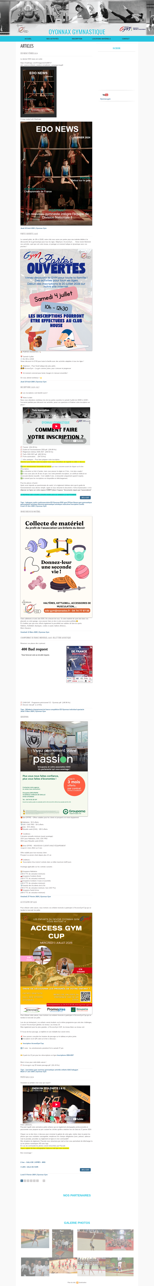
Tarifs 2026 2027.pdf (30, 454)
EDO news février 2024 (29, 53)
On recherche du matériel (30, 512)
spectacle (80, 709)
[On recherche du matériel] (56, 517)
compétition (54, 709)
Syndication (82, 1282)
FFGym (70, 502)
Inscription (77, 39)
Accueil (28, 39)
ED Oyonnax (55, 502)
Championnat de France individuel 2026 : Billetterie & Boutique (45, 638)
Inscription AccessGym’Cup (33, 1043)
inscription (75, 504)
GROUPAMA (24, 717)
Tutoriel (25, 447)
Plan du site (71, 1282)
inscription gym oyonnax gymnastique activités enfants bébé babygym (52, 1070)
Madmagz (37, 119)
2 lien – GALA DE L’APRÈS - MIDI (32, 1162)
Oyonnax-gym (105, 99)
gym (80, 502)
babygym (29, 502)
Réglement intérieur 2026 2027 (33, 452)
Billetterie (29, 709)
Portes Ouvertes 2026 (29, 234)
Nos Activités (52, 39)
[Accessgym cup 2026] (56, 913)
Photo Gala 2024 (27, 1077)
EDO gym (63, 502)
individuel (73, 709)
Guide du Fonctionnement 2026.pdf (35, 449)
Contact (125, 39)
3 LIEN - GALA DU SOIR (29, 1167)
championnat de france (41, 709)
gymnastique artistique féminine (32, 504)
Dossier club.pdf (28, 705)
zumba (81, 504)
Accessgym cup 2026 (28, 902)
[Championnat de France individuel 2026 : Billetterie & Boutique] (79, 646)
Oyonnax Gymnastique (77, 31)
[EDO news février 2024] (56, 122)
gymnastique (87, 502)
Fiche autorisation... (30, 456)
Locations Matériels (101, 39)
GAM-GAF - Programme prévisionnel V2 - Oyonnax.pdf (42, 702)
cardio (35, 502)
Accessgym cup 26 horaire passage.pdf (36, 1065)
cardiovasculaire (44, 502)
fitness (75, 502)
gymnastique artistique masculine (57, 504)
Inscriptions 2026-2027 (29, 387)
